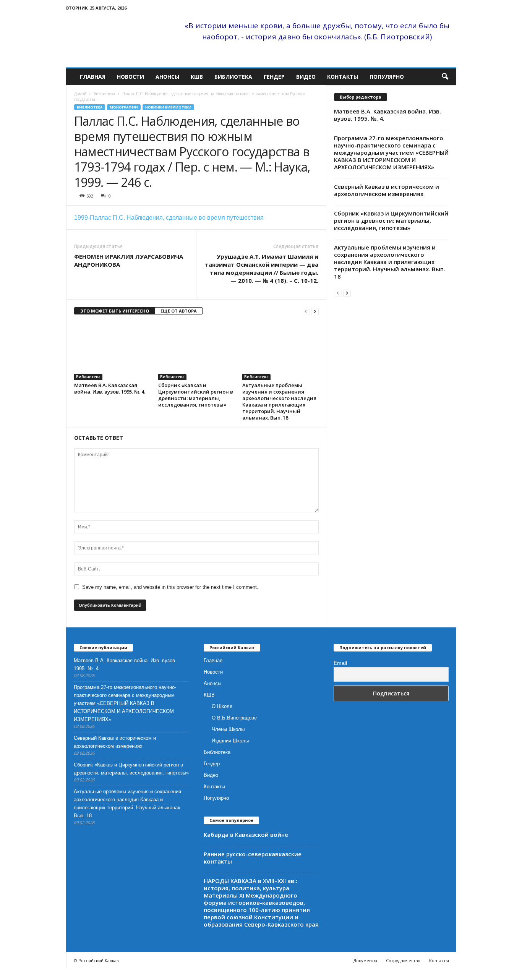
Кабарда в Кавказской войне (246, 834)
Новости (130, 76)
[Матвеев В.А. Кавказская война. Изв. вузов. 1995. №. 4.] (112, 351)
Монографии (124, 107)
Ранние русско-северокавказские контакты (253, 857)
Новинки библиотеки (168, 107)
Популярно (387, 76)
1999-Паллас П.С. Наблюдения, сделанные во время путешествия (169, 217)
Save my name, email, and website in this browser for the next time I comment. (170, 587)
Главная (92, 76)
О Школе (222, 706)
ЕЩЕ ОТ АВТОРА (178, 311)
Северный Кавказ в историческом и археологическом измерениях (386, 190)
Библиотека (233, 76)
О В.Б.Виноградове (234, 718)
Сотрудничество (403, 960)
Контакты (342, 76)
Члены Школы (228, 729)
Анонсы (167, 76)
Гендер (274, 76)
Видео (306, 76)
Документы (365, 960)
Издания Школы (230, 741)
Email (340, 663)
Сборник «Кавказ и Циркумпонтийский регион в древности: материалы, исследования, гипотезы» (195, 395)
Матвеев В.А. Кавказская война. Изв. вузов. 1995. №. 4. (109, 388)
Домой (80, 93)
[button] (444, 76)
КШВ (197, 76)
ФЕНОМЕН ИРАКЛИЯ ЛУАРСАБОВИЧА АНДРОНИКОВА (128, 260)
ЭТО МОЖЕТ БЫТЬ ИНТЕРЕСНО (114, 311)
